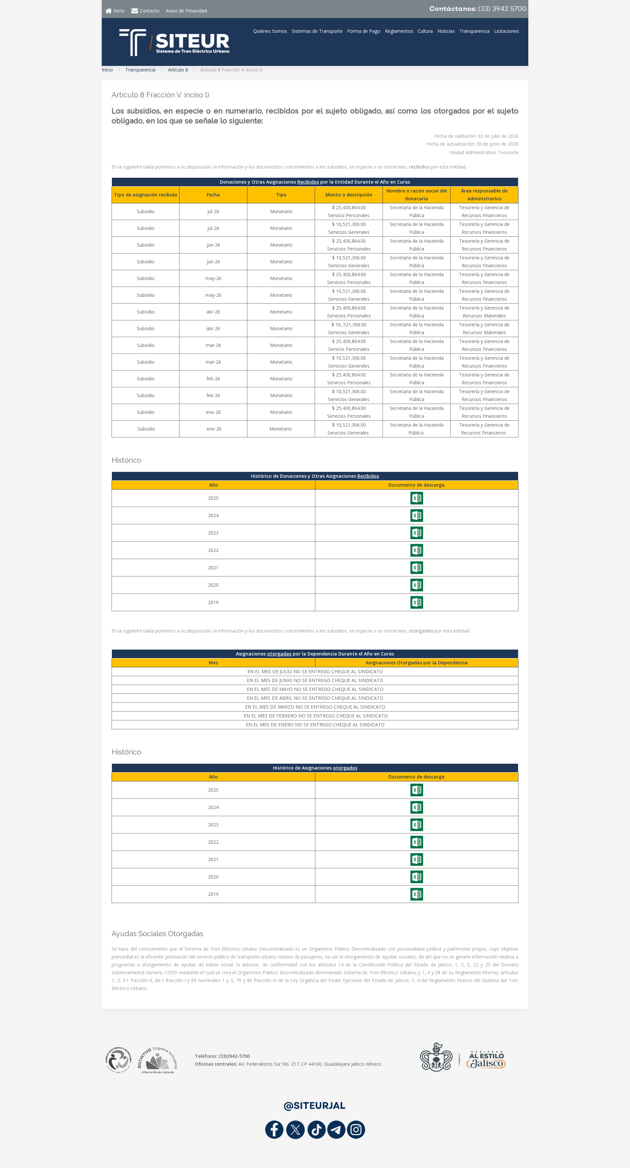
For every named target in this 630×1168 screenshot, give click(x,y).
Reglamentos (399, 31)
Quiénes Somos (270, 31)
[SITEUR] (174, 41)
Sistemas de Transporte (317, 31)
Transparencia (474, 31)
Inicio (107, 70)
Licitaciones (506, 31)
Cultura (425, 31)
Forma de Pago (363, 31)
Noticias (446, 31)
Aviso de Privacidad (186, 11)
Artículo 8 (178, 70)
